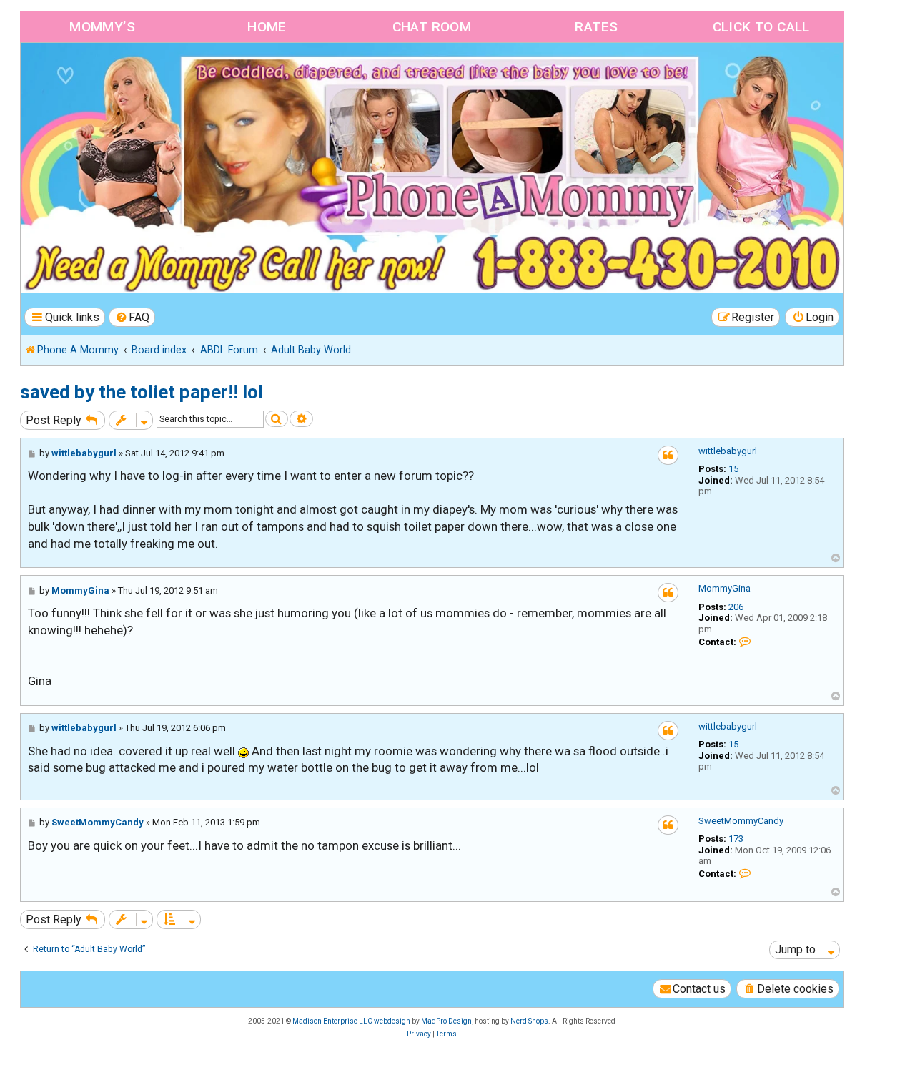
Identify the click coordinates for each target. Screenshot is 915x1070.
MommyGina (724, 588)
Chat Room (432, 27)
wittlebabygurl (727, 451)
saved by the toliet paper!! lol (141, 392)
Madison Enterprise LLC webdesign (351, 1021)
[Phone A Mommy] (102, 73)
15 (733, 468)
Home (267, 27)
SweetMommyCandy (740, 820)
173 (735, 838)
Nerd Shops (529, 1021)
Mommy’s (102, 27)
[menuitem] (132, 317)
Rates (596, 27)
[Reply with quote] (668, 455)
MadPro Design (446, 1021)
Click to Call (761, 27)
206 (735, 607)
